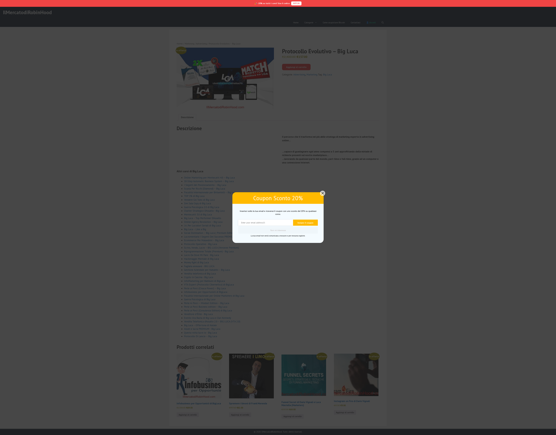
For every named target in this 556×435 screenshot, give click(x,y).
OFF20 (296, 3)
